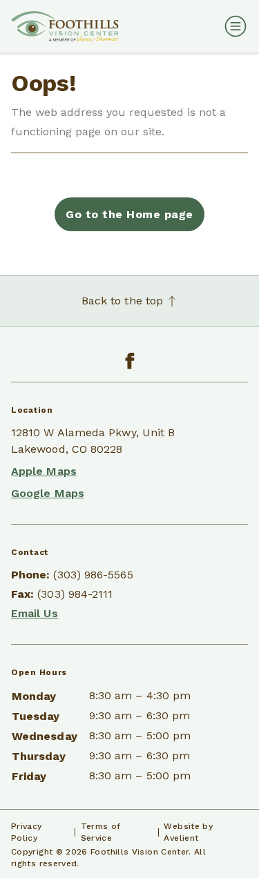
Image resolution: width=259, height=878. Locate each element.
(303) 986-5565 (93, 574)
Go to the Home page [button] (129, 214)
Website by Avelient (188, 832)
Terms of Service (101, 832)
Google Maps (47, 493)
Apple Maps (44, 471)
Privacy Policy (26, 832)
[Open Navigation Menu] (233, 26)
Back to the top (123, 300)
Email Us (34, 613)
